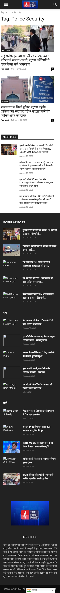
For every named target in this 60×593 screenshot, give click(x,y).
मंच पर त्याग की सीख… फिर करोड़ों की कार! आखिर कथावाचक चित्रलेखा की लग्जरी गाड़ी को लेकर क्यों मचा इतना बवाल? (37, 199)
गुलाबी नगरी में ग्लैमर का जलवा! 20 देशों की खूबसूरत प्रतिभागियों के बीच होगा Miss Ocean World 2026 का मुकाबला (36, 148)
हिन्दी (34, 590)
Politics (5, 101)
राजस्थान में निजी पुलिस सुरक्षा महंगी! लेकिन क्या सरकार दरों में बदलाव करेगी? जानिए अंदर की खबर (25, 111)
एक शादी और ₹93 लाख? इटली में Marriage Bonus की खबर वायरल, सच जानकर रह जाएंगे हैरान (36, 182)
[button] (5, 4)
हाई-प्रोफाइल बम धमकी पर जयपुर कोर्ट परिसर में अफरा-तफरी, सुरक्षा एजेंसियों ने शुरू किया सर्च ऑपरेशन (25, 60)
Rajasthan (6, 50)
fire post (5, 69)
